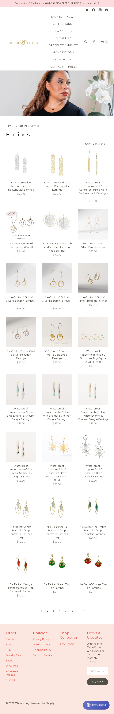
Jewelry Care (13, 655)
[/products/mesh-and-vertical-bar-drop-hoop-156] (57, 224)
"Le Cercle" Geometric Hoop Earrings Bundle (21, 245)
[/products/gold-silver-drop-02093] (93, 224)
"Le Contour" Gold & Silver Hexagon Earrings (93, 299)
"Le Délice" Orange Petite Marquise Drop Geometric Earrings (21, 588)
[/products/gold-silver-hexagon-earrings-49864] (21, 278)
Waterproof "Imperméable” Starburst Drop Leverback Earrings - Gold (57, 473)
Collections (21, 126)
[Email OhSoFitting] (87, 10)
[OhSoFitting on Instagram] (100, 10)
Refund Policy (41, 644)
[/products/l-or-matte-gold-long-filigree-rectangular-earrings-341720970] (57, 163)
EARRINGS (62, 31)
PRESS (72, 66)
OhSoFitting (22, 703)
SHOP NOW (67, 643)
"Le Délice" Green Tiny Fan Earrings (57, 586)
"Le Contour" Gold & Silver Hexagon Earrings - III (21, 301)
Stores (10, 644)
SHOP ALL (12, 680)
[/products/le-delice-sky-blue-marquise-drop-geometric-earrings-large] (57, 508)
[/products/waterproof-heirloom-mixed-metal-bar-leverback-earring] (93, 163)
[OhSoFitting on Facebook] (93, 10)
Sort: (95, 144)
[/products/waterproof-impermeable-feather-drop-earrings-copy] (93, 447)
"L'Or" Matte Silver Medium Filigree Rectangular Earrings (21, 186)
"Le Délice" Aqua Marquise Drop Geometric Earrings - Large (57, 532)
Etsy (8, 650)
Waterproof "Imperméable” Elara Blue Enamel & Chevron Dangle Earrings (21, 414)
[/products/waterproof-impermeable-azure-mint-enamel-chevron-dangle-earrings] (57, 389)
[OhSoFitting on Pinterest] (106, 10)
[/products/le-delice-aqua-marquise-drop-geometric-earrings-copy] (21, 565)
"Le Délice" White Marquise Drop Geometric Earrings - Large (21, 532)
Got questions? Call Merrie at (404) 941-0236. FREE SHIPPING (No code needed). (57, 3)
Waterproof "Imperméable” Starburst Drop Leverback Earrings (93, 471)
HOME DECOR (62, 52)
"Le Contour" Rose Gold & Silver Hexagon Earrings (21, 355)
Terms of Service (43, 655)
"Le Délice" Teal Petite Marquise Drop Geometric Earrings (93, 530)
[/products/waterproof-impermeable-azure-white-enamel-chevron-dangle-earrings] (93, 389)
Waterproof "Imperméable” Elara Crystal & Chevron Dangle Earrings (21, 471)
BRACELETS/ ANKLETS (64, 45)
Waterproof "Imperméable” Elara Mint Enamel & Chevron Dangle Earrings (57, 414)
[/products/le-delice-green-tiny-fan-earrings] (57, 565)
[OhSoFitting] (24, 42)
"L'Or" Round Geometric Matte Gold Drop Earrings (57, 355)
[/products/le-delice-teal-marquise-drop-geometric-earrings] (93, 508)
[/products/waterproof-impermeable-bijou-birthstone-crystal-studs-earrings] (93, 332)
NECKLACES (64, 38)
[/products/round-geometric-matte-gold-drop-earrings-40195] (57, 332)
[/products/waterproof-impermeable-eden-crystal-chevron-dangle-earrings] (21, 447)
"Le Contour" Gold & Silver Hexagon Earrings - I (57, 301)
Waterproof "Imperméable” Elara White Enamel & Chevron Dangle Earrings (93, 414)
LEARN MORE (62, 59)
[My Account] (94, 41)
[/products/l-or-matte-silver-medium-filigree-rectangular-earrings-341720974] (21, 163)
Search (10, 660)
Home (9, 126)
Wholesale (12, 666)
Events (10, 639)
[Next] (83, 611)
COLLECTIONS (62, 24)
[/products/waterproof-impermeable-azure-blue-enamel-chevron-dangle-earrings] (21, 389)
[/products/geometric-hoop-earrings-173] (21, 224)
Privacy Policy (41, 639)
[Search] (86, 41)
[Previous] (30, 611)
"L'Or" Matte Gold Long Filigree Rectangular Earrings (57, 186)
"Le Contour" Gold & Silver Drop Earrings (93, 245)
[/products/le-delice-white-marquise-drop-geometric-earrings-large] (21, 508)
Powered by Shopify (42, 703)
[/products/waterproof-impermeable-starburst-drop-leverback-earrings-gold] (57, 447)
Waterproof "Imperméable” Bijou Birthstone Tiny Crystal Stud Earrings (93, 356)
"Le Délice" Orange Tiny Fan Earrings (93, 586)
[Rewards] (96, 705)
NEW (70, 16)
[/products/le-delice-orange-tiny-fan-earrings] (93, 565)
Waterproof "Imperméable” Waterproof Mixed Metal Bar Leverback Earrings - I (93, 189)
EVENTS (56, 16)
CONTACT (56, 66)
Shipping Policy (42, 650)
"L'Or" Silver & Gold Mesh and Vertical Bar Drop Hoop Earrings (57, 247)
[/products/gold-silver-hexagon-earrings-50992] (57, 278)
